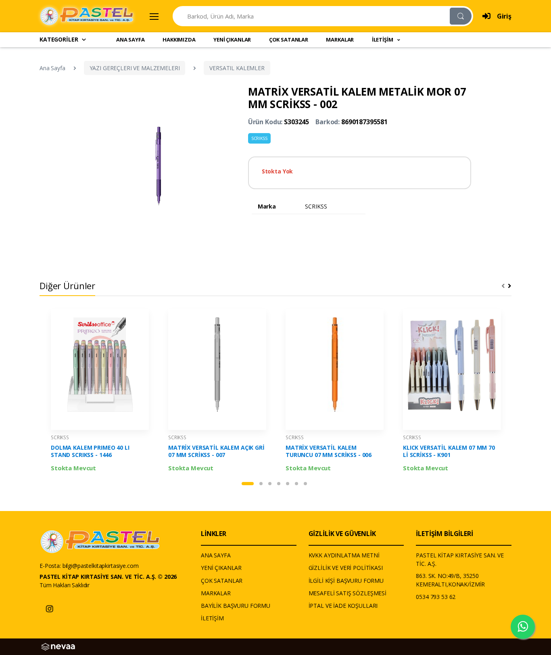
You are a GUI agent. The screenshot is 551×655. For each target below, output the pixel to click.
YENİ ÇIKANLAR (232, 39)
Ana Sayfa (52, 68)
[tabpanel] (100, 392)
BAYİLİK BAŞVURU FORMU (235, 605)
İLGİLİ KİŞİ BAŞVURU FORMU (346, 580)
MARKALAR (340, 39)
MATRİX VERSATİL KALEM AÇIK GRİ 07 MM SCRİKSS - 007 (216, 451)
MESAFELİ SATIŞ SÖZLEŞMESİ (347, 593)
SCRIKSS (259, 138)
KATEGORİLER (59, 39)
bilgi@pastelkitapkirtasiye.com (101, 565)
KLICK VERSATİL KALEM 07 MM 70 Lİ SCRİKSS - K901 (449, 451)
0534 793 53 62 (435, 597)
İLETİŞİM (212, 618)
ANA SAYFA (130, 39)
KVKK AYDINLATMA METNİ (344, 555)
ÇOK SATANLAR (288, 39)
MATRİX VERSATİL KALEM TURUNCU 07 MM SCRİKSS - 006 (329, 451)
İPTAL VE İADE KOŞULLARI (343, 605)
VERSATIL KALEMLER (237, 68)
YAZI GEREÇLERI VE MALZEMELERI (135, 68)
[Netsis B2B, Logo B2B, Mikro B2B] (58, 646)
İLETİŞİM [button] (383, 39)
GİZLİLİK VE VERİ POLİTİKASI (346, 568)
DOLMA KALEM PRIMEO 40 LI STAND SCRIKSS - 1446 (90, 451)
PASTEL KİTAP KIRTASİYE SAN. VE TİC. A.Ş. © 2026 (108, 576)
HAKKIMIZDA (179, 39)
